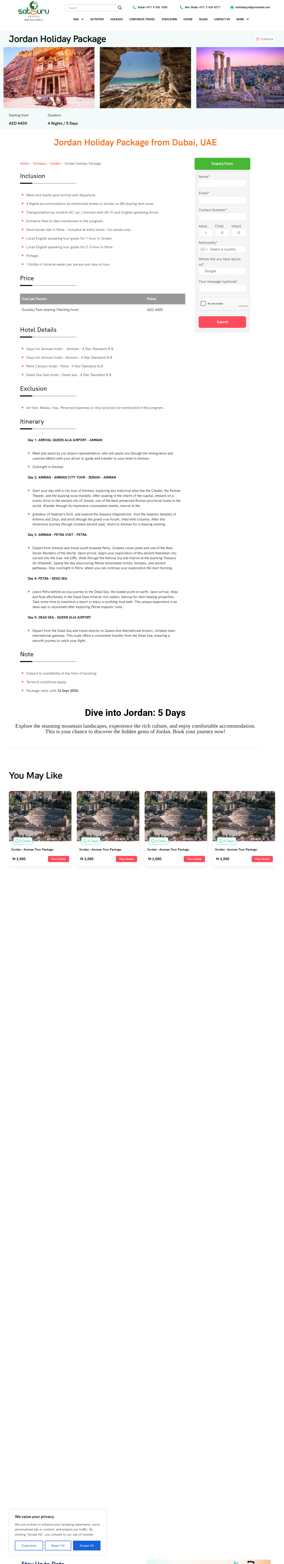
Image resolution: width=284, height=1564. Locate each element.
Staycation (169, 19)
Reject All (58, 1546)
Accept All (87, 1546)
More (240, 19)
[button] (78, 19)
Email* (204, 192)
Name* (204, 176)
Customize (29, 1546)
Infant (236, 226)
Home (24, 163)
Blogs (203, 19)
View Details (58, 859)
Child (219, 226)
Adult (203, 226)
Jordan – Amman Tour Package (32, 849)
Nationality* (208, 242)
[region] (57, 1532)
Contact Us (222, 19)
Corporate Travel (142, 19)
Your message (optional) (218, 281)
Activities (97, 19)
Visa (76, 19)
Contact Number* (213, 209)
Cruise (188, 19)
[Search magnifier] (120, 8)
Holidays (116, 19)
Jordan (55, 163)
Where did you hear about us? (220, 262)
